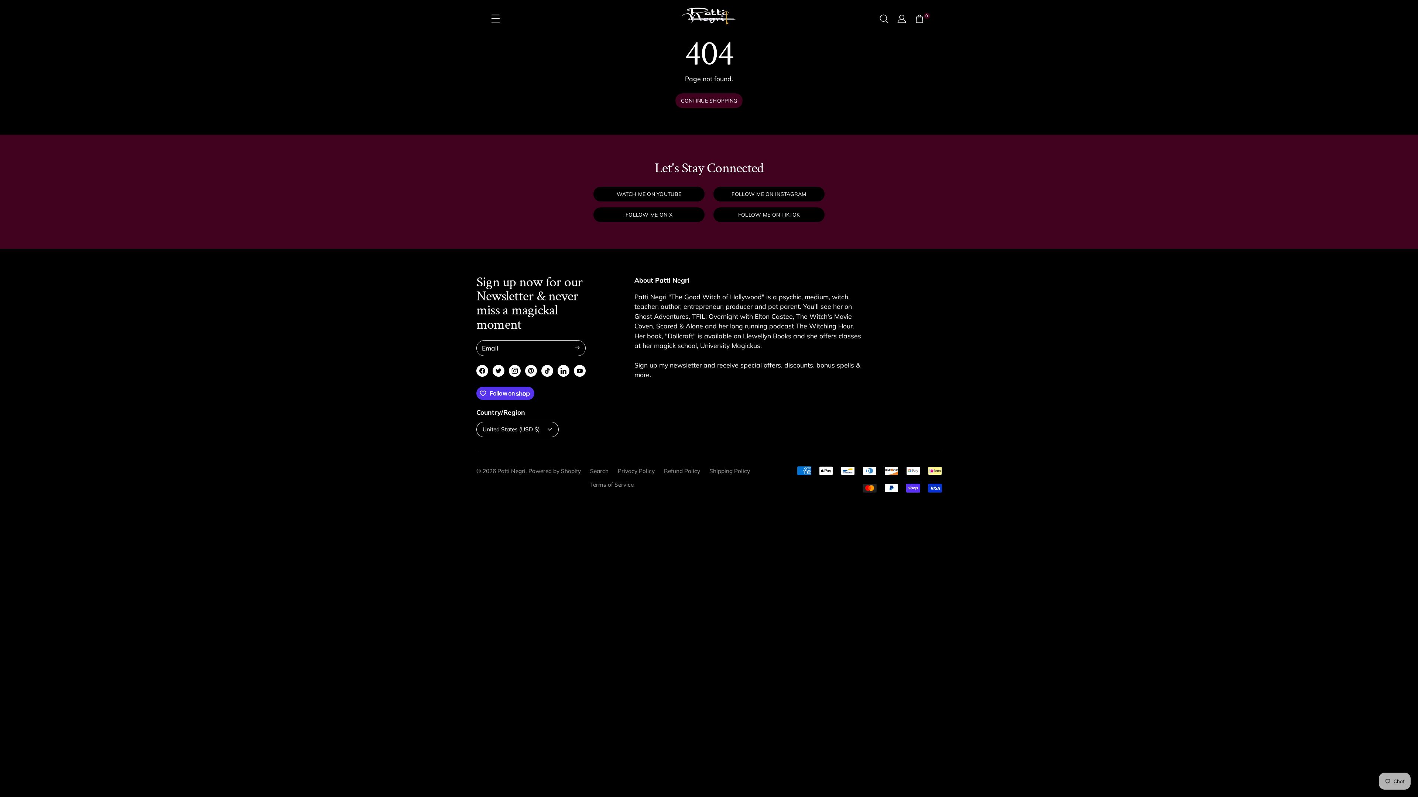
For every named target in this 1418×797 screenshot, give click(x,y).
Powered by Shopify (554, 471)
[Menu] (495, 18)
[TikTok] (547, 371)
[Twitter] (498, 370)
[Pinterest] (531, 371)
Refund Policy (682, 471)
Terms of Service (612, 484)
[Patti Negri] (708, 18)
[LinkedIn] (563, 371)
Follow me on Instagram (769, 194)
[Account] (901, 18)
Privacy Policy (636, 471)
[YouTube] (580, 371)
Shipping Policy (729, 471)
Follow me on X (649, 214)
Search (599, 471)
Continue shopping (709, 100)
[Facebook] (482, 371)
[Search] (884, 18)
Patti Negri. (512, 471)
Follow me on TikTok (769, 214)
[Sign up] (577, 348)
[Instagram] (514, 371)
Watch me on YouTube (649, 194)
